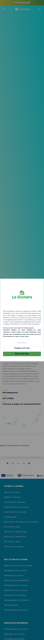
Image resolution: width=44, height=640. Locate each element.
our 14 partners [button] (24, 311)
